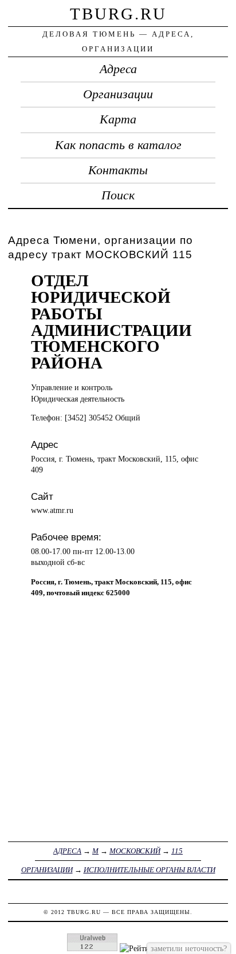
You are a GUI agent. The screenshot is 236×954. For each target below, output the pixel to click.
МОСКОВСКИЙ (134, 851)
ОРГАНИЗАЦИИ (47, 869)
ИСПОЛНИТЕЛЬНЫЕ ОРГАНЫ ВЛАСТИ (149, 869)
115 (177, 851)
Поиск (118, 195)
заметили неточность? (189, 948)
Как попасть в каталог (118, 145)
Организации (118, 94)
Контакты (118, 170)
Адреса (118, 69)
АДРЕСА (67, 851)
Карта (118, 119)
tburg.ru (118, 14)
